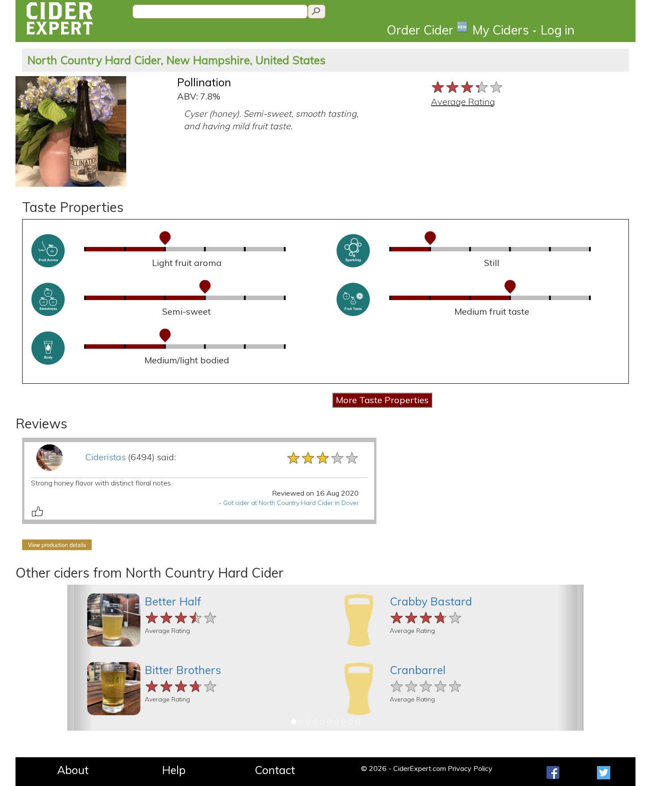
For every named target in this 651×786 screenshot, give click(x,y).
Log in (557, 30)
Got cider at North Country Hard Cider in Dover (291, 503)
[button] (80, 658)
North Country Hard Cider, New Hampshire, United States (176, 60)
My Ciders (502, 30)
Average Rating (463, 101)
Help (174, 770)
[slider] (467, 86)
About (73, 770)
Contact (275, 770)
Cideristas (105, 456)
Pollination (204, 82)
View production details (57, 545)
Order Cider (427, 29)
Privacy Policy (470, 768)
